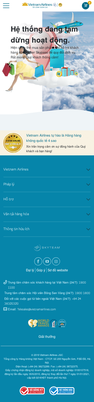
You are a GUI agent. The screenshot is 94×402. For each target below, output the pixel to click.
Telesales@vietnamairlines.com (36, 309)
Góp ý (41, 270)
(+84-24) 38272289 (38, 366)
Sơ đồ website (58, 270)
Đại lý (30, 270)
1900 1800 (82, 293)
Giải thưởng (47, 336)
